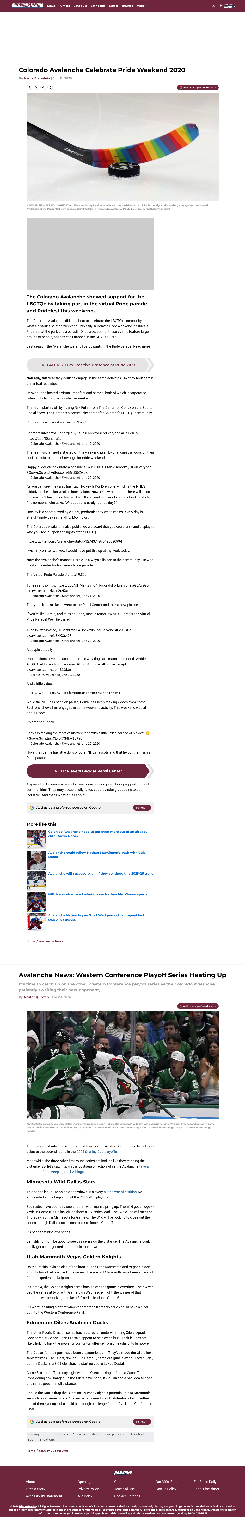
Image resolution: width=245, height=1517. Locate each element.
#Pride (141, 659)
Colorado (40, 1146)
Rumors (64, 6)
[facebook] (221, 5)
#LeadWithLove (89, 664)
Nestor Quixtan (36, 997)
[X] (213, 5)
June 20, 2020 (90, 477)
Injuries (127, 6)
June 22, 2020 (70, 675)
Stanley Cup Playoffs (53, 1450)
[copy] (50, 87)
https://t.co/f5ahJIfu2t (44, 438)
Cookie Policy (166, 1489)
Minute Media (27, 1506)
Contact (120, 1482)
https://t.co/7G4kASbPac (63, 738)
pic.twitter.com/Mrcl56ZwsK (66, 472)
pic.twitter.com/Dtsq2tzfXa (47, 591)
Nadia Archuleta (37, 78)
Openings (85, 1482)
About (30, 1482)
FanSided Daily (205, 1482)
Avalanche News (51, 941)
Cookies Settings (127, 1496)
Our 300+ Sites (167, 1482)
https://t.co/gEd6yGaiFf (66, 433)
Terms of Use (124, 1489)
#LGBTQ (33, 664)
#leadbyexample (115, 664)
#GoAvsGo (129, 433)
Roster (113, 6)
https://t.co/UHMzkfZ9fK (76, 585)
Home (31, 941)
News (51, 6)
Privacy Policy (88, 1489)
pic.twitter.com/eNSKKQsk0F (49, 636)
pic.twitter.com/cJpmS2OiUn (49, 670)
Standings (98, 6)
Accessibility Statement (44, 1496)
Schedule (80, 6)
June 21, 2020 (90, 596)
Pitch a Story (35, 1489)
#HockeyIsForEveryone (102, 433)
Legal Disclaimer (206, 1489)
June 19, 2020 (90, 443)
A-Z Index (85, 1496)
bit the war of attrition (121, 1192)
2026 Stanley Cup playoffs (97, 1152)
